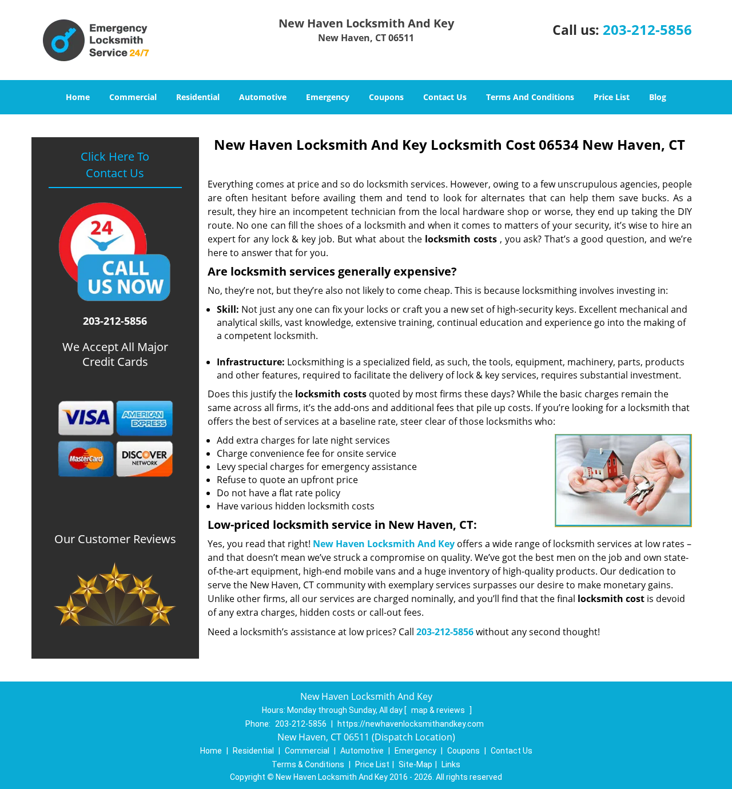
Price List (612, 96)
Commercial (133, 96)
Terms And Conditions (530, 96)
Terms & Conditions (308, 764)
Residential (198, 96)
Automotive (263, 96)
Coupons (386, 96)
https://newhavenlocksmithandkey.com (410, 723)
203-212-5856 (647, 29)
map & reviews (439, 710)
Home (78, 96)
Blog (657, 96)
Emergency (327, 96)
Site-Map (415, 764)
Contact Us (445, 96)
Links (450, 764)
